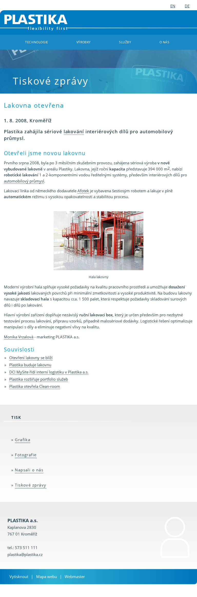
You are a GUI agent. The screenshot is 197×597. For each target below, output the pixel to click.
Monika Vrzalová (18, 336)
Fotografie (26, 454)
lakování (74, 131)
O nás (165, 42)
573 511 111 (26, 547)
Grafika (22, 439)
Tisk (16, 417)
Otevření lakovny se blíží (31, 357)
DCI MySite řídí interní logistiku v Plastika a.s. (48, 372)
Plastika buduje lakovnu (30, 364)
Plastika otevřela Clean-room (34, 386)
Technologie (36, 42)
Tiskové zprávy (30, 485)
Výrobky (83, 42)
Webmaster (75, 576)
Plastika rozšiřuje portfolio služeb (38, 379)
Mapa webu (46, 576)
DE (187, 5)
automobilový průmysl (24, 181)
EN (172, 5)
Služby (125, 42)
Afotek (83, 190)
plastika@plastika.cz (25, 554)
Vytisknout (18, 576)
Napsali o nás (29, 469)
